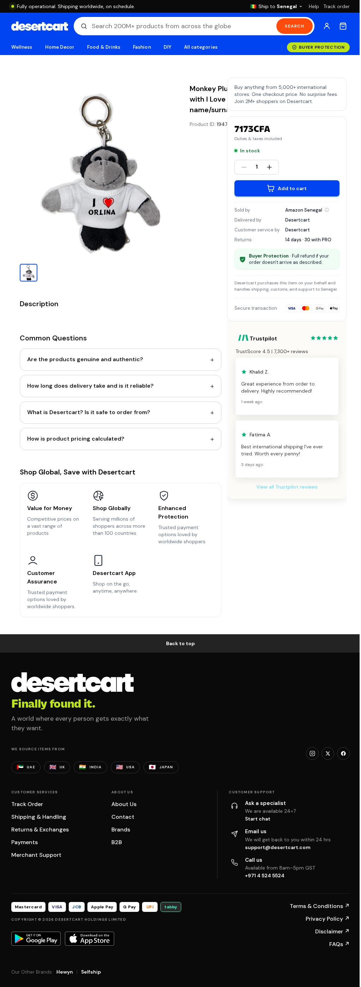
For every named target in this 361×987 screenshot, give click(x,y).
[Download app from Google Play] (36, 939)
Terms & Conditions (320, 906)
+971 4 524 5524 (264, 875)
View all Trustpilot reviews (287, 487)
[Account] (327, 26)
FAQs (339, 944)
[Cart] (343, 26)
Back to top (180, 643)
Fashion (142, 47)
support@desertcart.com (278, 847)
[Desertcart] (39, 26)
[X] (328, 753)
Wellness (21, 47)
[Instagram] (312, 753)
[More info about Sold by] (327, 210)
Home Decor (60, 47)
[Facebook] (343, 753)
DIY (167, 47)
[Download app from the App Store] (89, 939)
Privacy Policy (328, 918)
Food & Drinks (103, 47)
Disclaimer (332, 931)
